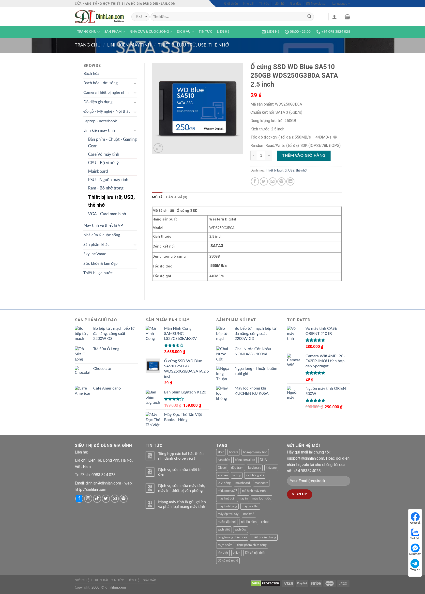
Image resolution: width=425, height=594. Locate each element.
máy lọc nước (261, 498)
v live (236, 552)
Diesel (222, 467)
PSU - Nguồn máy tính (108, 180)
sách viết (224, 529)
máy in (243, 498)
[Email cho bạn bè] (273, 181)
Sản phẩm (113, 31)
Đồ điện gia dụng (97, 102)
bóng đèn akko (245, 459)
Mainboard (98, 171)
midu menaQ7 (227, 490)
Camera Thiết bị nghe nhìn (106, 92)
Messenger (415, 554)
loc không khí (255, 475)
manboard (261, 483)
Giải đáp (295, 3)
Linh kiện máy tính (129, 45)
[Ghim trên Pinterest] (281, 181)
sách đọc (240, 529)
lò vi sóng (224, 483)
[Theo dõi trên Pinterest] (124, 499)
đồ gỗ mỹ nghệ (228, 560)
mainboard (242, 483)
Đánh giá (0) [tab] (176, 197)
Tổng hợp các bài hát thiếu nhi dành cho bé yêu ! (181, 456)
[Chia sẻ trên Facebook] (255, 181)
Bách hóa (91, 74)
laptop (236, 475)
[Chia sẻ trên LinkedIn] (290, 181)
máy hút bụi (226, 498)
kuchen (223, 475)
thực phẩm (225, 545)
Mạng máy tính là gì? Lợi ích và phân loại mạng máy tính (182, 504)
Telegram (415, 569)
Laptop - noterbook (100, 121)
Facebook (415, 523)
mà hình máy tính (254, 490)
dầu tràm (237, 467)
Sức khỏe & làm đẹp (100, 264)
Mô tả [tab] (157, 197)
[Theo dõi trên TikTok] (97, 499)
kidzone (271, 467)
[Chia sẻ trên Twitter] (264, 181)
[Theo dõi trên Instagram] (88, 499)
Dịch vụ (184, 31)
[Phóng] (158, 148)
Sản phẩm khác (96, 245)
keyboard (254, 467)
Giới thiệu (231, 3)
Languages (339, 3)
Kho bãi (248, 3)
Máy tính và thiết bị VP (103, 225)
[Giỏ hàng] (347, 16)
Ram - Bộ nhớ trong (105, 188)
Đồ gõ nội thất (255, 552)
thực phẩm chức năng (252, 545)
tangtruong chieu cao (232, 537)
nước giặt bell (227, 521)
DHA (263, 459)
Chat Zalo (415, 538)
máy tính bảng (227, 506)
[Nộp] (309, 17)
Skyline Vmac (94, 254)
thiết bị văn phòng (263, 537)
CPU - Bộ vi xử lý (103, 163)
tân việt (223, 552)
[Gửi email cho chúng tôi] (115, 499)
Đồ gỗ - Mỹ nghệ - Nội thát (106, 111)
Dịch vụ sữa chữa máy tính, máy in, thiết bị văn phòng (181, 488)
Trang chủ (86, 31)
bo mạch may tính (255, 452)
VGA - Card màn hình (107, 214)
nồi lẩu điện (249, 521)
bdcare (233, 452)
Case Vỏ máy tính (103, 154)
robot (265, 521)
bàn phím (224, 459)
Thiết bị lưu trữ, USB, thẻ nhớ (193, 45)
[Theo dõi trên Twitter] (106, 499)
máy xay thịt (250, 506)
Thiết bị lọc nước (98, 273)
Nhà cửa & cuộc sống (149, 31)
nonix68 (249, 514)
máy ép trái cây (228, 514)
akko (221, 452)
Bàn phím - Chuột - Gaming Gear (112, 142)
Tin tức (264, 3)
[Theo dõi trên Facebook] (79, 499)
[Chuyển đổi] (135, 83)
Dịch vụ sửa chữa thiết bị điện (179, 472)
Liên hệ (279, 3)
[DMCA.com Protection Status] (265, 583)
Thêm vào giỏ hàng (303, 155)
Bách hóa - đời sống (100, 83)
